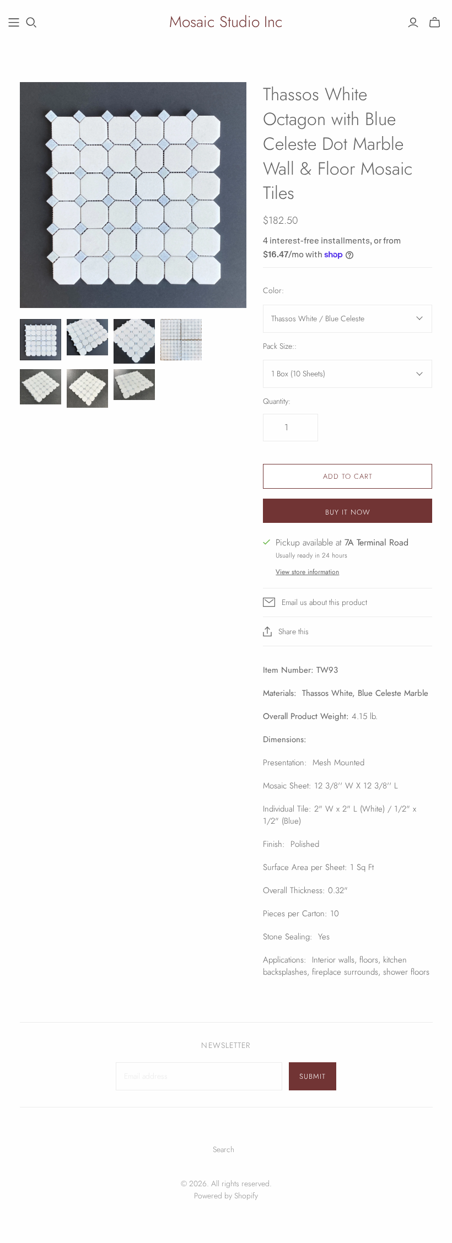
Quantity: (276, 401)
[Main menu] (13, 22)
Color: (273, 290)
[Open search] (31, 22)
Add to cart (348, 476)
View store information (307, 572)
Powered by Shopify (226, 1195)
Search (223, 1149)
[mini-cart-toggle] (435, 23)
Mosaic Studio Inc (226, 22)
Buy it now (347, 512)
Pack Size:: (280, 346)
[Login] (413, 23)
